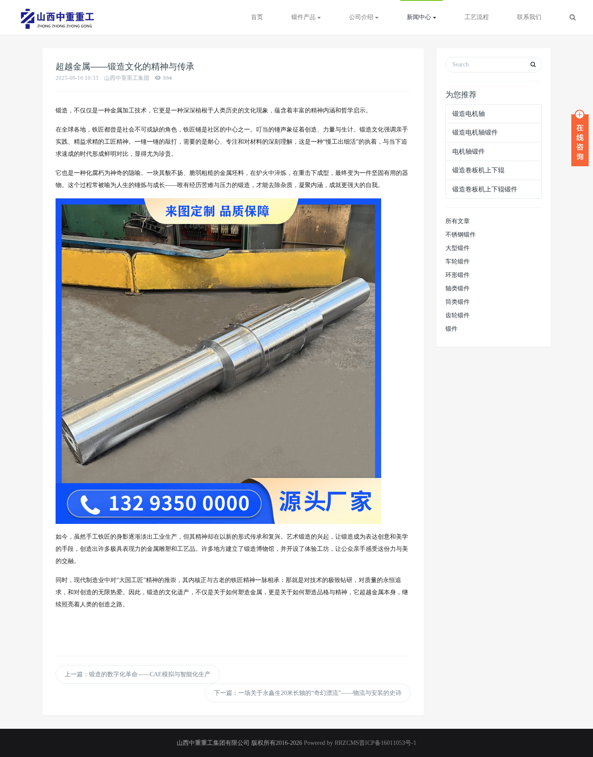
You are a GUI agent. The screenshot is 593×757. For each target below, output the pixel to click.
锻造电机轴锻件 (475, 132)
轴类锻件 (457, 288)
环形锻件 (457, 275)
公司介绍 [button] (362, 17)
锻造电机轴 (468, 113)
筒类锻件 (457, 302)
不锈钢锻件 (460, 234)
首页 (257, 17)
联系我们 (529, 17)
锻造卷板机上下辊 (478, 170)
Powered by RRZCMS (330, 743)
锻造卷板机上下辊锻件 (484, 189)
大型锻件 (457, 248)
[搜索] (572, 17)
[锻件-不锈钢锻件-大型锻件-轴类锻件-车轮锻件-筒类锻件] (56, 17)
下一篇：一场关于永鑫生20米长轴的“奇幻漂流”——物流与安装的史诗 (308, 693)
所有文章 (457, 221)
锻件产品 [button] (304, 17)
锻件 (451, 329)
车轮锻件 (457, 261)
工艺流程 (477, 17)
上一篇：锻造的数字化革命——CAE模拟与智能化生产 (138, 674)
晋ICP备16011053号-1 (387, 743)
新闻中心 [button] (420, 17)
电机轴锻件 (468, 151)
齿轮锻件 (457, 315)
